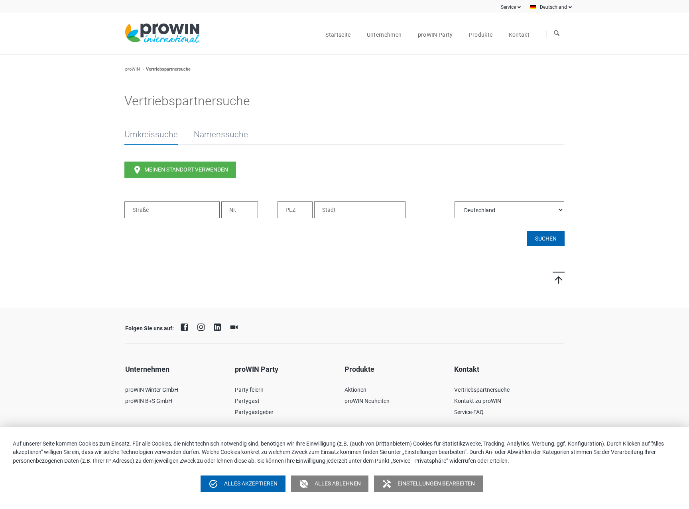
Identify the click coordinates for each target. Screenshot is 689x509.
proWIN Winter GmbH (151, 390)
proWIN (132, 69)
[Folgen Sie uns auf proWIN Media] (236, 326)
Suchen (556, 33)
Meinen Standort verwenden (180, 170)
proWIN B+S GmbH (148, 401)
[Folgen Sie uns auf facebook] (186, 326)
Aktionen (355, 390)
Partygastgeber (254, 412)
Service (508, 7)
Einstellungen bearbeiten (428, 484)
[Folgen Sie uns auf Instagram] (203, 326)
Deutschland (553, 7)
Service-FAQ (469, 412)
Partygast (247, 401)
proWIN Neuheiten (367, 401)
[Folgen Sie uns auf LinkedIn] (219, 326)
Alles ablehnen (330, 484)
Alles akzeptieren (243, 484)
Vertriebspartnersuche (482, 390)
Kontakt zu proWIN (477, 401)
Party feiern (249, 390)
